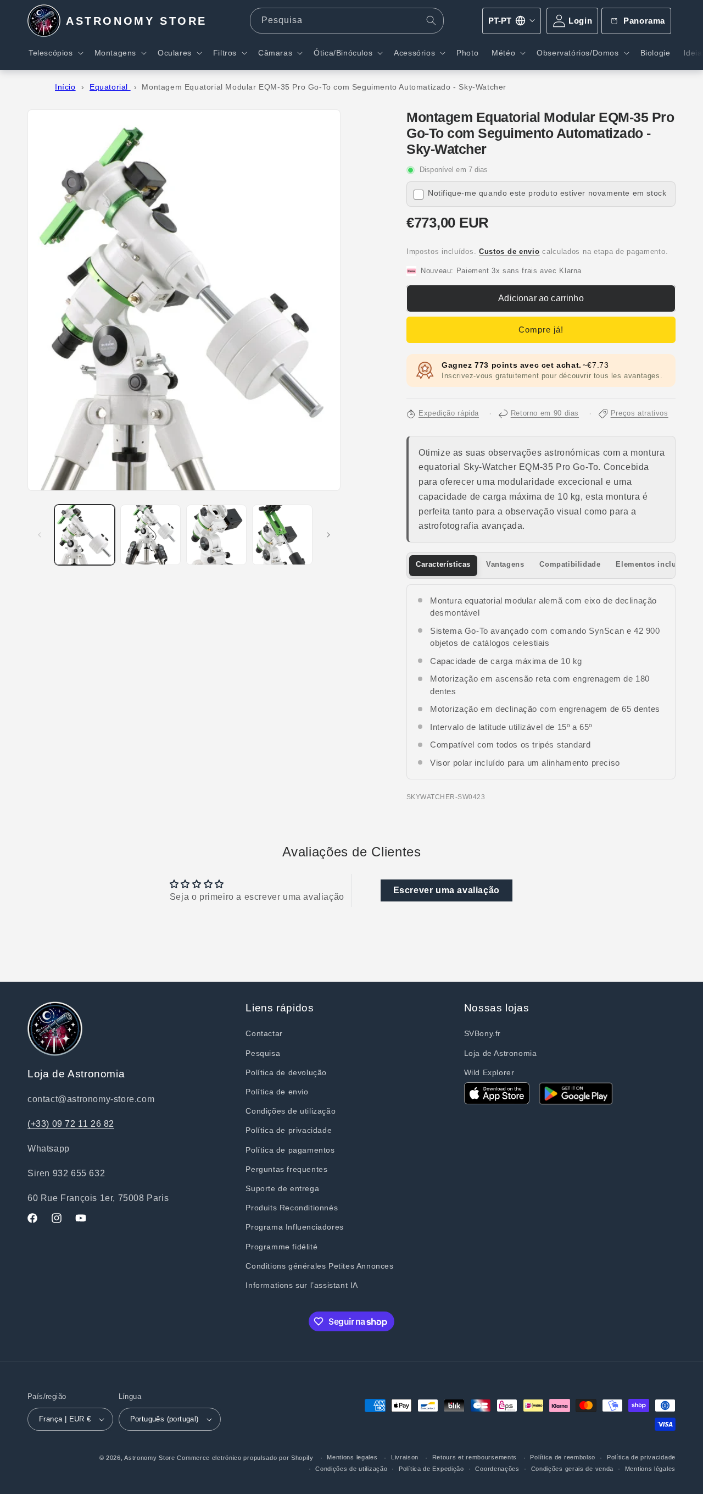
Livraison (405, 1457)
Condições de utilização (291, 1110)
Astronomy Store (149, 1457)
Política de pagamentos (290, 1150)
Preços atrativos (639, 413)
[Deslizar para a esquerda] (39, 535)
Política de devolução (286, 1072)
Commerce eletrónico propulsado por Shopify (245, 1457)
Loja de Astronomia (500, 1053)
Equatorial (110, 87)
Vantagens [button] (505, 564)
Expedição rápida (449, 413)
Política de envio (277, 1091)
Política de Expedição (431, 1468)
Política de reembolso (562, 1457)
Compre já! (540, 329)
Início (65, 87)
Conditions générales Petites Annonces (319, 1265)
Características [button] (443, 564)
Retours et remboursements (474, 1457)
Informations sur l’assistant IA (302, 1285)
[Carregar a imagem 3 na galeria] (216, 535)
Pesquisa (263, 1053)
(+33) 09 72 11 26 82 (70, 1123)
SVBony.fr (482, 1033)
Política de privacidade (289, 1130)
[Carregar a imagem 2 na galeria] (150, 535)
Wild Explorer (489, 1072)
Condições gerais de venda (572, 1468)
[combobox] (346, 20)
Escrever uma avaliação (446, 890)
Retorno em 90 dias (545, 413)
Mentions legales (352, 1457)
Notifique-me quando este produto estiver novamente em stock (547, 193)
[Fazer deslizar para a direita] (328, 535)
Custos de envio (509, 252)
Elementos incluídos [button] (654, 564)
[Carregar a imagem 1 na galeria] (84, 535)
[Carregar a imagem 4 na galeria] (282, 535)
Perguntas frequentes (286, 1169)
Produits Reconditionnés (292, 1207)
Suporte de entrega (282, 1188)
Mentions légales (650, 1468)
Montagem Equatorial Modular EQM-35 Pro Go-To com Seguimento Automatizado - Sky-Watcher (324, 87)
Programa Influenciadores (294, 1226)
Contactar (264, 1033)
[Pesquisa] (431, 20)
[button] (55, 52)
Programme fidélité (281, 1246)
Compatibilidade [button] (569, 564)
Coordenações (497, 1468)
